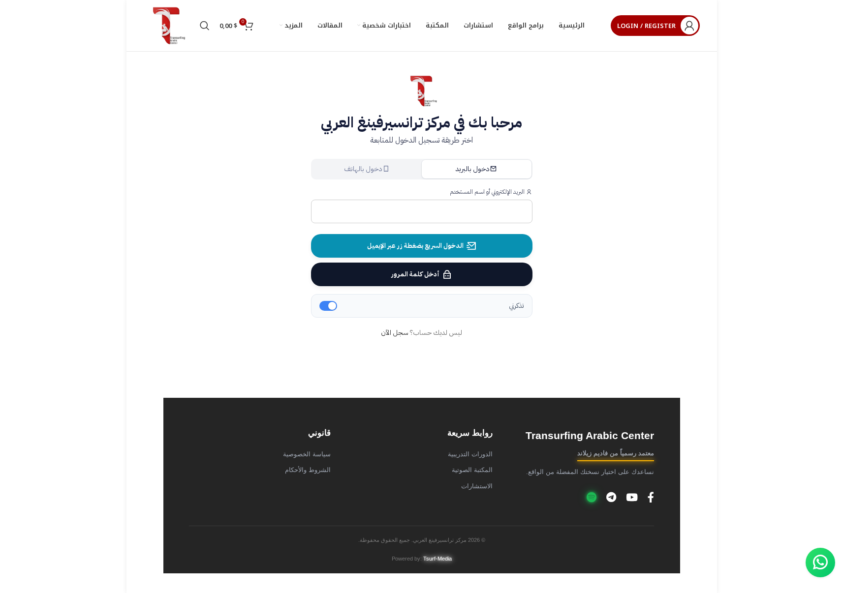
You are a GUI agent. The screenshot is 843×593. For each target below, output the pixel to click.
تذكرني (516, 305)
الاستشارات (477, 486)
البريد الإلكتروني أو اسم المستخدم (488, 191)
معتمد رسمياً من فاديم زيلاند (615, 453)
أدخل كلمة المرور (415, 274)
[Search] (205, 25)
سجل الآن (394, 332)
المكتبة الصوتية (472, 470)
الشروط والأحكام (308, 470)
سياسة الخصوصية (307, 454)
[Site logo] (167, 25)
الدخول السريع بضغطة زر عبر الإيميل (415, 245)
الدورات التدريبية (470, 454)
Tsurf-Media (437, 559)
